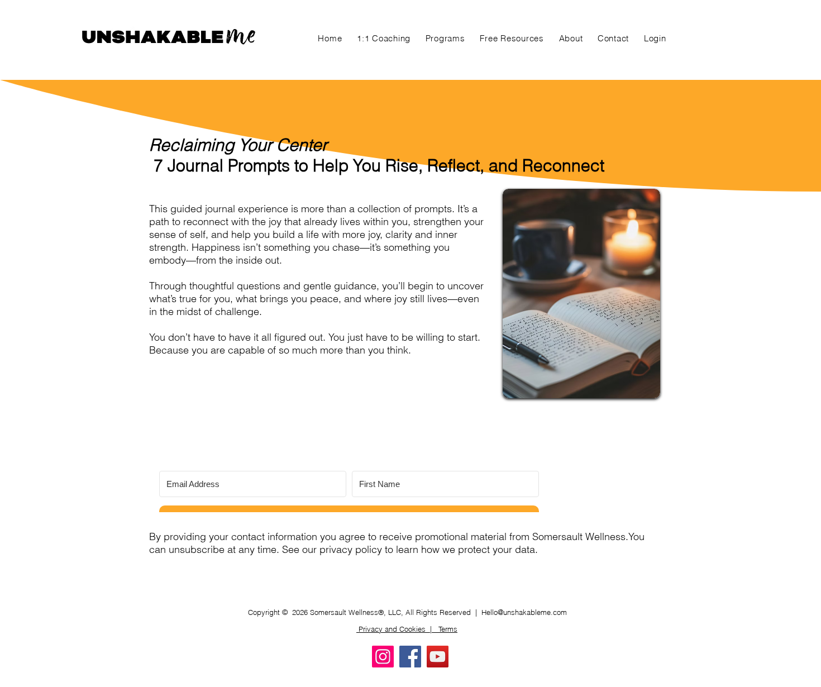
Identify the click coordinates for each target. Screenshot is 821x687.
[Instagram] (383, 656)
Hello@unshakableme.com (524, 612)
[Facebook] (410, 656)
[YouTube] (437, 656)
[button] (445, 38)
